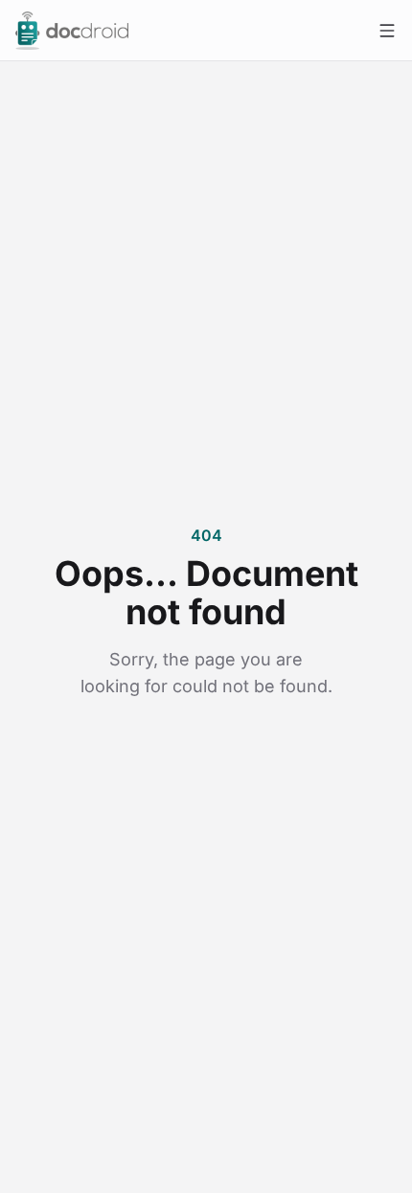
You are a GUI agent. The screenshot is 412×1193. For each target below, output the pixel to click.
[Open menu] (387, 30)
